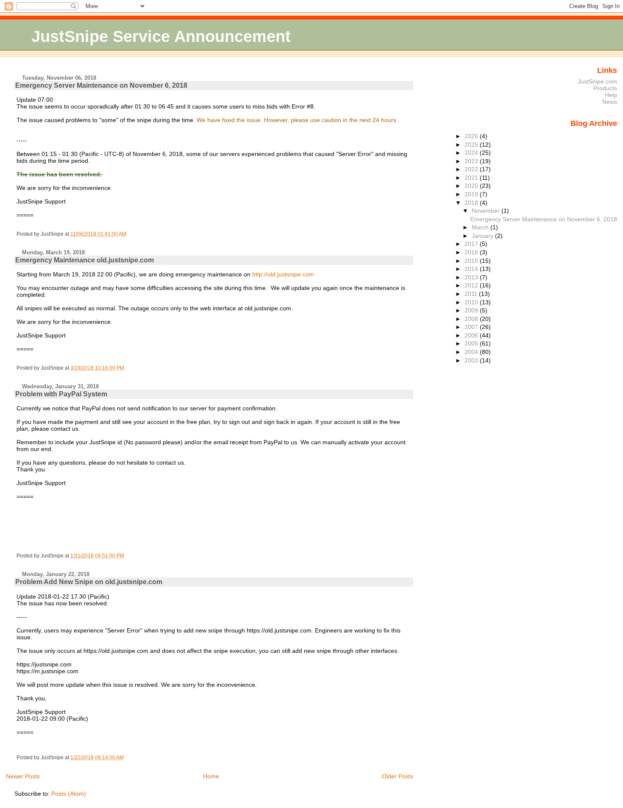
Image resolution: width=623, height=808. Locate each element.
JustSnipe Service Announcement (161, 36)
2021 (472, 177)
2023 (472, 161)
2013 (472, 277)
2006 (472, 335)
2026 (472, 136)
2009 (472, 310)
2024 (472, 152)
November (486, 210)
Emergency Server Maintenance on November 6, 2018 (101, 85)
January (483, 235)
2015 (472, 260)
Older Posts (397, 776)
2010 (472, 302)
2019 (472, 194)
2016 (472, 252)
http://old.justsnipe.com (283, 274)
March (481, 227)
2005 (472, 343)
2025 (472, 144)
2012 (472, 285)
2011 (471, 293)
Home (211, 776)
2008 (472, 318)
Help (611, 95)
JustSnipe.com (597, 81)
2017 (472, 243)
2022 (472, 169)
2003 (472, 360)
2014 (472, 268)
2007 (472, 326)
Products (605, 88)
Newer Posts (23, 776)
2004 (472, 351)
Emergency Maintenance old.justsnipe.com (84, 260)
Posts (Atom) (68, 793)
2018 (472, 202)
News (609, 101)
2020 (472, 185)
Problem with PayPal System (61, 394)
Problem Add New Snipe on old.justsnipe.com (88, 581)
